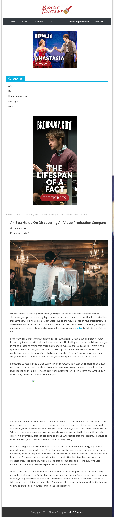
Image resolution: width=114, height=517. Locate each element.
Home (12, 21)
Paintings (38, 21)
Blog (10, 91)
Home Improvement (79, 21)
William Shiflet (20, 228)
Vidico (80, 328)
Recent (24, 21)
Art (51, 21)
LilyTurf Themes (74, 512)
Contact (99, 21)
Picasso (12, 106)
